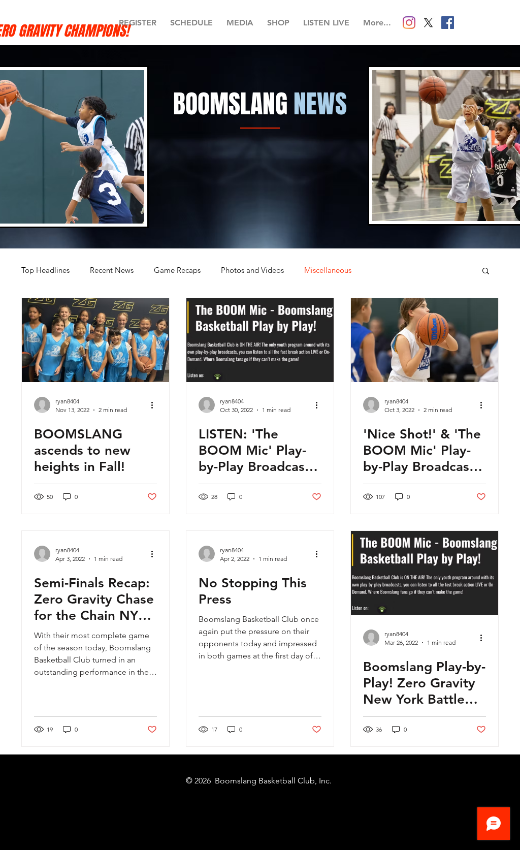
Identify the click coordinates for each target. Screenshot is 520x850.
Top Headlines (45, 270)
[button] (486, 271)
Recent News (112, 270)
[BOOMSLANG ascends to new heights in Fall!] (95, 340)
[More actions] (155, 405)
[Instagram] (409, 22)
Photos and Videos (252, 270)
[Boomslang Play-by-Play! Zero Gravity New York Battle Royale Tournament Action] (424, 573)
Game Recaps (177, 270)
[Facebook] (447, 22)
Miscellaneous (327, 270)
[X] (428, 22)
